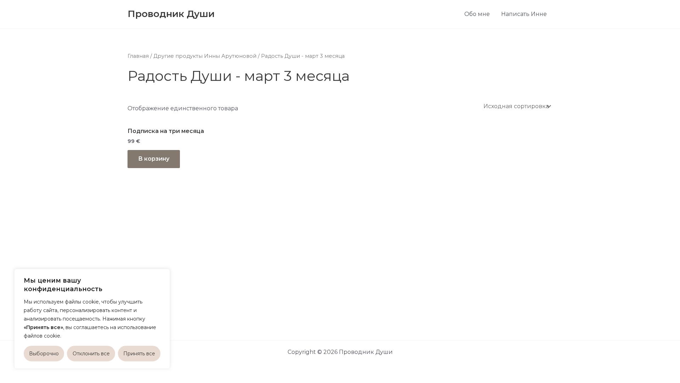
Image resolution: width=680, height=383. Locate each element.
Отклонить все (91, 353)
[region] (92, 319)
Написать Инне (524, 14)
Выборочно (44, 353)
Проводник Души (171, 14)
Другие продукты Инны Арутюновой (204, 56)
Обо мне (477, 14)
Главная (138, 56)
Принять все (139, 353)
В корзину (153, 158)
